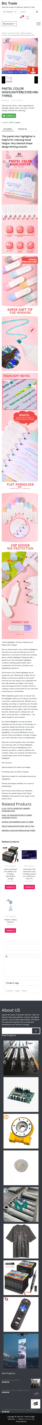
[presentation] (3, 80)
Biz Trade (9, 3)
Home (4, 33)
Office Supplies (26, 33)
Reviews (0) (22, 129)
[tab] (8, 129)
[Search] (36, 1031)
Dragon (17, 991)
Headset (24, 991)
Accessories (9, 991)
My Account (8, 23)
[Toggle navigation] (38, 24)
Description (7, 129)
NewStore (28, 1419)
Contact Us (10, 116)
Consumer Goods (13, 33)
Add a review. (17, 100)
